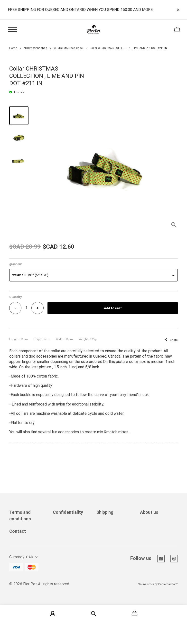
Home (13, 48)
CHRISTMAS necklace (68, 48)
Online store (146, 584)
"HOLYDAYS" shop (35, 48)
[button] (93, 275)
